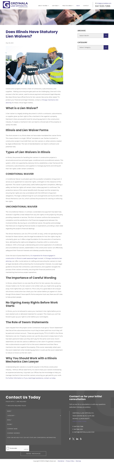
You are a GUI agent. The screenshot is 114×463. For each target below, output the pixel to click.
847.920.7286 (102, 6)
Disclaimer (61, 461)
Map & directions (79, 421)
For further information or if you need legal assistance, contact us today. (31, 378)
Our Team (55, 5)
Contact (86, 5)
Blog (78, 5)
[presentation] (17, 448)
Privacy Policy (70, 461)
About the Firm (42, 5)
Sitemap (78, 461)
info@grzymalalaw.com (104, 3)
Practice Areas (67, 5)
